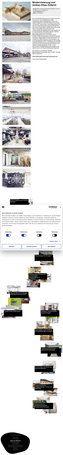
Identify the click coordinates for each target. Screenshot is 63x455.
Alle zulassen (51, 246)
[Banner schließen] (60, 207)
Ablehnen (11, 246)
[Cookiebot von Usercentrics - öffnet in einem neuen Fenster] (50, 207)
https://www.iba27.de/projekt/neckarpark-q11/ (45, 56)
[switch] (23, 235)
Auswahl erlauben (31, 246)
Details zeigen (54, 241)
